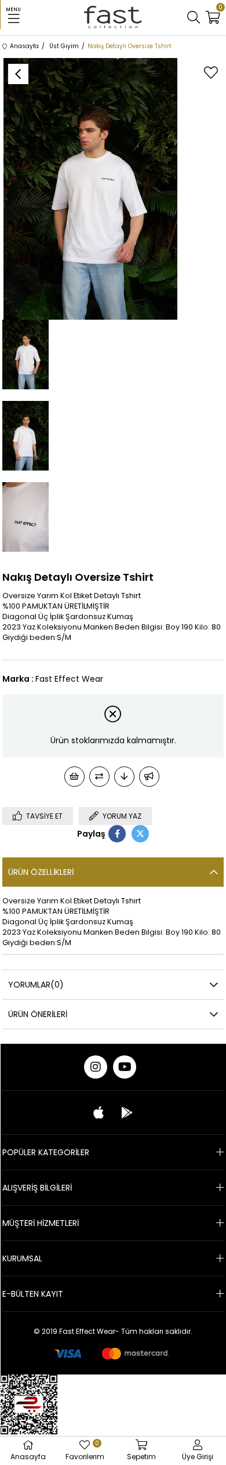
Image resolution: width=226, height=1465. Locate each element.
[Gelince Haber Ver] (149, 776)
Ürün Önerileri (37, 1014)
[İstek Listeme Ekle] (74, 776)
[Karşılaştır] (99, 776)
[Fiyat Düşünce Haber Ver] (124, 776)
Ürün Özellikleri (41, 872)
